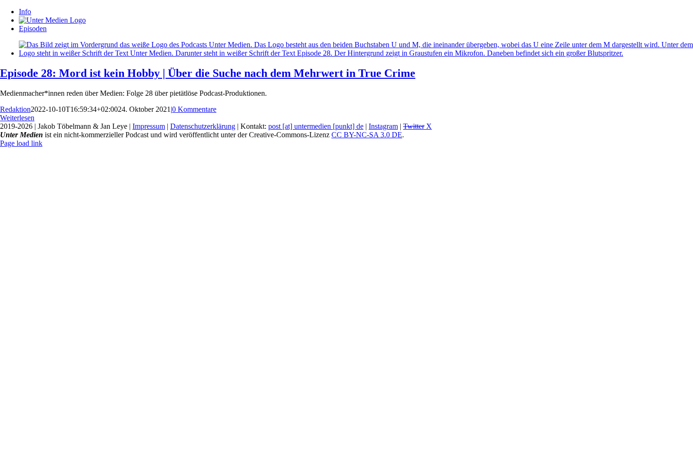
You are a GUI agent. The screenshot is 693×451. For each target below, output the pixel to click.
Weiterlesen (17, 118)
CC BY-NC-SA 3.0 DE (366, 135)
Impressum (148, 126)
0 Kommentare (194, 109)
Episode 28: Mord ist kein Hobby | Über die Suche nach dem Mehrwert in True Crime (207, 73)
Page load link (21, 143)
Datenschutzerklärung (202, 126)
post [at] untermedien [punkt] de (315, 126)
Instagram (383, 126)
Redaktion (15, 109)
